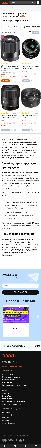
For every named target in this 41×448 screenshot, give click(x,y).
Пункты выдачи (7, 374)
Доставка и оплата (8, 380)
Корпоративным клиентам (11, 404)
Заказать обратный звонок (13, 366)
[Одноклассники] (7, 428)
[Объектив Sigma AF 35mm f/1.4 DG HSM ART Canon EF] (10, 97)
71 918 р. (4, 125)
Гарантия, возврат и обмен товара (14, 385)
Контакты (5, 388)
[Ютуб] (11, 428)
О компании (6, 391)
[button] (3, 316)
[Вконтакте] (3, 428)
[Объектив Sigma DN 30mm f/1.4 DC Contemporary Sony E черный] (10, 48)
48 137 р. (24, 76)
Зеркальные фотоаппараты (12, 415)
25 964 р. (25, 125)
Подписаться (20, 292)
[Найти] (33, 2)
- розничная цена (6, 71)
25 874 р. (4, 75)
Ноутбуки (5, 420)
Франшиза (6, 393)
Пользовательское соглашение (13, 401)
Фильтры (35, 32)
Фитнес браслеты (8, 423)
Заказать (26, 80)
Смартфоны (6, 412)
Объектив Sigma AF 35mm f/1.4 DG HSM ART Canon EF (10, 116)
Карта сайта (6, 396)
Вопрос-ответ (7, 382)
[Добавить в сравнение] (15, 80)
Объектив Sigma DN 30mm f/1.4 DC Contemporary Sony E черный (10, 67)
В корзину (5, 80)
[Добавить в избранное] (12, 80)
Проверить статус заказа (11, 377)
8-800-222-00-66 (9, 362)
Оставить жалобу (8, 399)
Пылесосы (5, 418)
